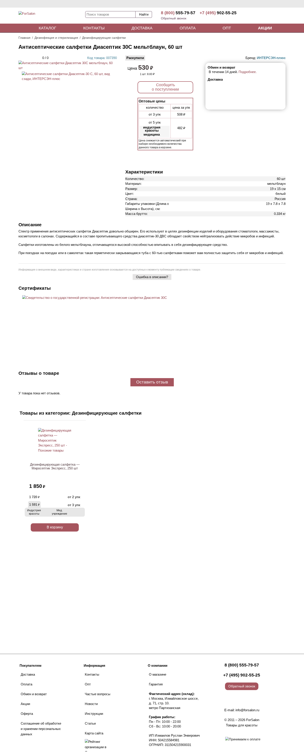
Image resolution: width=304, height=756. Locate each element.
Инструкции (94, 713)
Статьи (90, 723)
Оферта (27, 713)
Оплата (188, 28)
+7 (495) (218, 12)
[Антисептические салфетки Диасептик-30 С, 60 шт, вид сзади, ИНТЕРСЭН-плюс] (67, 79)
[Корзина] (269, 15)
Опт (227, 28)
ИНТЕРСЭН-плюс (271, 58)
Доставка (142, 28)
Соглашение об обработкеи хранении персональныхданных (41, 728)
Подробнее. (248, 72)
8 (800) (178, 12)
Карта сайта (94, 733)
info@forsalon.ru (247, 710)
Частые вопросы (97, 694)
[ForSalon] (51, 16)
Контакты (94, 28)
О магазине (157, 674)
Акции (265, 28)
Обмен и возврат (34, 694)
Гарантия (156, 684)
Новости (91, 704)
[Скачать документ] (94, 305)
